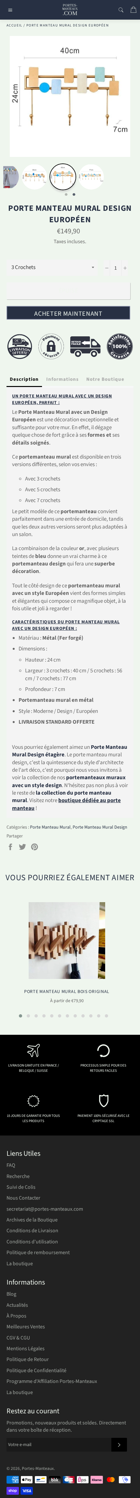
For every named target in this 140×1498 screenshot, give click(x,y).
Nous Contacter (23, 1198)
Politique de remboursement (38, 1252)
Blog (11, 1294)
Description (24, 379)
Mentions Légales (26, 1348)
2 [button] (74, 195)
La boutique (20, 1263)
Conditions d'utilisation (32, 1241)
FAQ (11, 1165)
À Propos (16, 1316)
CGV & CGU (18, 1337)
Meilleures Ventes (26, 1326)
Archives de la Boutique (32, 1219)
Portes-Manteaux (38, 1468)
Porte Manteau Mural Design (100, 827)
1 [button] (66, 195)
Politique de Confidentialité (36, 1370)
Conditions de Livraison (32, 1230)
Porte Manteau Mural (50, 827)
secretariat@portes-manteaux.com (45, 1209)
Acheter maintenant (68, 313)
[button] (20, 1016)
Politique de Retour (28, 1359)
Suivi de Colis (21, 1187)
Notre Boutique (105, 379)
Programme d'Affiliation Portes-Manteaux (52, 1381)
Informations (62, 379)
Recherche (18, 1176)
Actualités (17, 1305)
